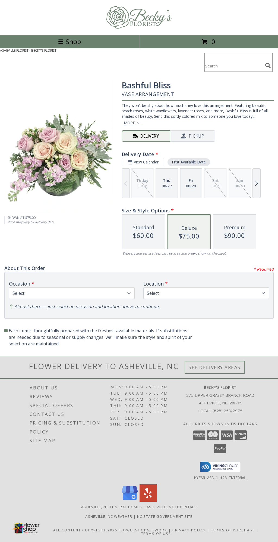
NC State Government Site (165, 516)
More (129, 122)
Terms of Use (156, 533)
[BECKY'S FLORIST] (139, 27)
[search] (268, 66)
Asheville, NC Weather (108, 516)
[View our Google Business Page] (129, 500)
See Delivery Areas (215, 367)
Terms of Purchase (233, 530)
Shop (73, 41)
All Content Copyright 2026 (85, 530)
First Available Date (189, 162)
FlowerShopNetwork (143, 530)
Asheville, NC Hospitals (172, 506)
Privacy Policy (189, 530)
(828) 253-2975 (227, 410)
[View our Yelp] (148, 500)
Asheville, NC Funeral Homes (111, 506)
